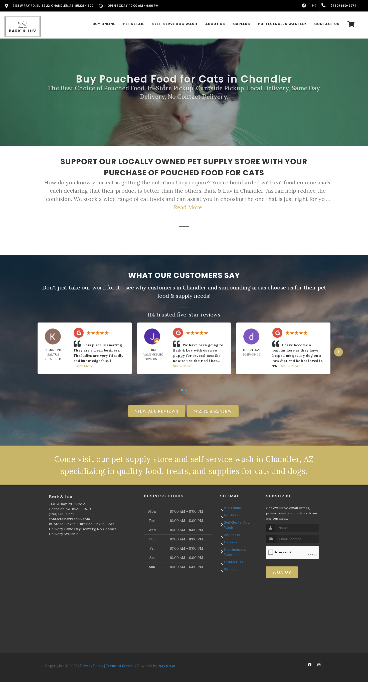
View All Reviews (156, 411)
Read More (188, 207)
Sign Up (281, 572)
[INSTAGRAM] (314, 6)
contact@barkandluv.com (69, 519)
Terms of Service (120, 665)
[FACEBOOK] (304, 6)
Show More (83, 366)
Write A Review (213, 411)
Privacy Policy (91, 665)
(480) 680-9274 (61, 514)
